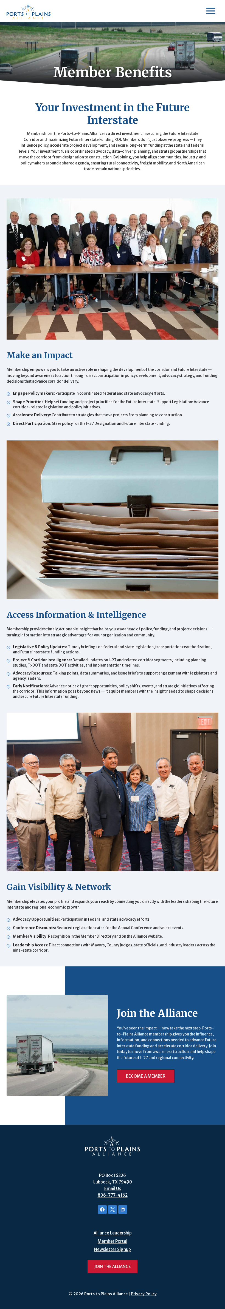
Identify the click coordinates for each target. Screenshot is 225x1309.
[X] (112, 1209)
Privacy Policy (144, 1293)
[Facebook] (102, 1209)
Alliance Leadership (113, 1233)
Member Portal (112, 1241)
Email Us (112, 1188)
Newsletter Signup (112, 1249)
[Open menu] (210, 11)
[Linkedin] (122, 1209)
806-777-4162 (113, 1195)
